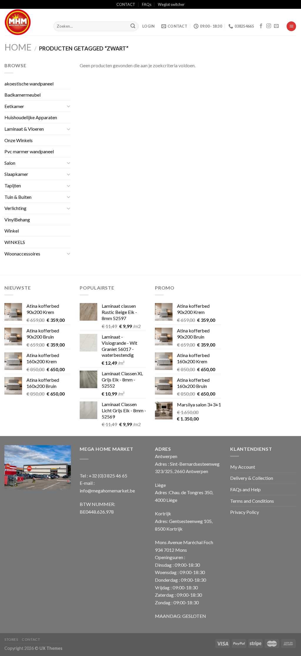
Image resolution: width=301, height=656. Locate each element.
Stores (11, 639)
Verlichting (15, 208)
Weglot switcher (171, 4)
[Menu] (291, 26)
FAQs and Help (245, 489)
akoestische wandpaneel (28, 83)
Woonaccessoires (22, 253)
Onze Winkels (18, 140)
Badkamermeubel (22, 94)
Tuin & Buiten (17, 197)
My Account (242, 467)
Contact (31, 639)
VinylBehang (17, 219)
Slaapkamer (16, 174)
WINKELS (14, 242)
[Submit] (133, 26)
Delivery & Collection (251, 478)
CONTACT (125, 4)
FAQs (146, 4)
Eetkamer (14, 106)
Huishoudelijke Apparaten (30, 117)
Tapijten (12, 185)
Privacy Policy (244, 512)
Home (17, 47)
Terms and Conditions (252, 501)
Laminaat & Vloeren (24, 129)
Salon (9, 163)
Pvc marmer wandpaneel (29, 151)
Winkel (11, 230)
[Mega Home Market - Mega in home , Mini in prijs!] (24, 22)
